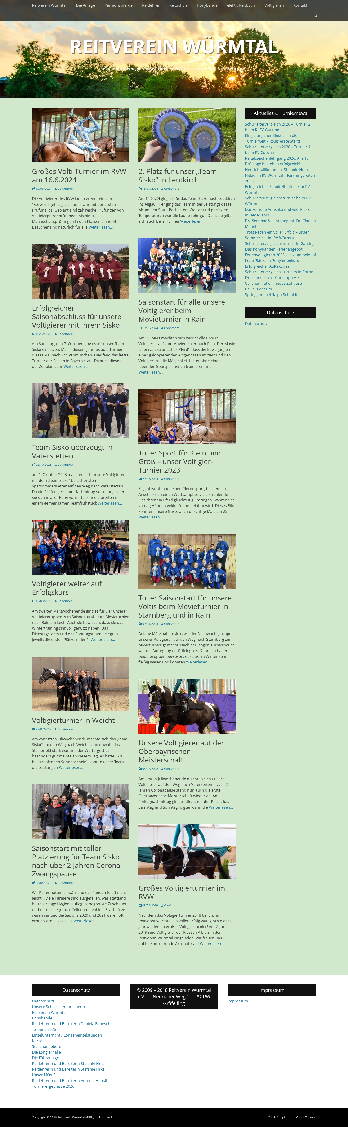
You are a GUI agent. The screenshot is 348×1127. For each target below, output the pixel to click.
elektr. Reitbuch (241, 5)
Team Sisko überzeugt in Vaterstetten (72, 451)
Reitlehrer (151, 5)
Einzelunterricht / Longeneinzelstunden (67, 1035)
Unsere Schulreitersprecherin (58, 1006)
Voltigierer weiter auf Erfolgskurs (67, 588)
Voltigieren (274, 5)
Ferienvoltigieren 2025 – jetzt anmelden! (280, 254)
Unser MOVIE (43, 1074)
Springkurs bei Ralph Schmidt (271, 294)
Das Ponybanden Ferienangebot (274, 249)
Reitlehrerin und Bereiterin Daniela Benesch (71, 1023)
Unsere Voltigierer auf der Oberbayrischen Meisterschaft (181, 751)
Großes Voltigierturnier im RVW (181, 892)
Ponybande (207, 5)
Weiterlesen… (101, 227)
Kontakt (300, 5)
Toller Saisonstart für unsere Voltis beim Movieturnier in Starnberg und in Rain (185, 606)
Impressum (238, 1001)
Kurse (37, 1040)
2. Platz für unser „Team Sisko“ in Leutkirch (177, 175)
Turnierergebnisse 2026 (53, 1086)
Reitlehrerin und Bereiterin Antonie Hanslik (70, 1080)
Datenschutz (256, 323)
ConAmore (65, 188)
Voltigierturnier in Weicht (73, 720)
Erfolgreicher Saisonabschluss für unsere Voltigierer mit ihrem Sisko (76, 316)
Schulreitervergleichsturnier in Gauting (280, 243)
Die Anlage (85, 5)
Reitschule (178, 5)
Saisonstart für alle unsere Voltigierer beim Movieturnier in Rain (181, 310)
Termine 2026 (44, 1029)
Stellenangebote (46, 1046)
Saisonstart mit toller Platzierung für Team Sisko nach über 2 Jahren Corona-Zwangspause (77, 861)
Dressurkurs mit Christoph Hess (274, 277)
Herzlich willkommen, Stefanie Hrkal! (277, 169)
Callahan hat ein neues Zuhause (273, 283)
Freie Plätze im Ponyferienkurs (272, 260)
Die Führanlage (45, 1057)
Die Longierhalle (46, 1052)
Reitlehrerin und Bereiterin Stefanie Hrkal (69, 1063)
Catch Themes (306, 1117)
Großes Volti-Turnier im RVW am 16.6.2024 (79, 175)
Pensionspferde (118, 5)
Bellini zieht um (258, 289)
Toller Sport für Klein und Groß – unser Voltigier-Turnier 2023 (179, 461)
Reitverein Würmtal (49, 5)
